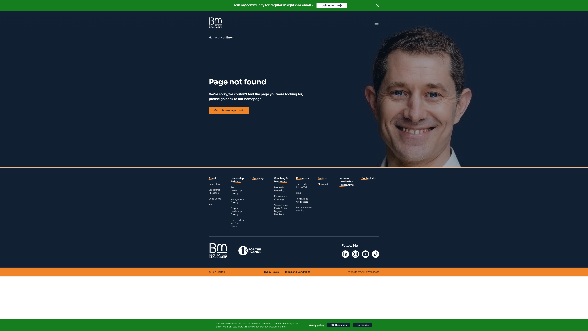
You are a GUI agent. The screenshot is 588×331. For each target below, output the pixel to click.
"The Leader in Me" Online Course (238, 223)
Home (213, 37)
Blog (298, 193)
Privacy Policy (271, 271)
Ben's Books (215, 199)
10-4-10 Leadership (347, 181)
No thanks (363, 325)
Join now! (328, 5)
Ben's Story (214, 184)
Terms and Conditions (297, 271)
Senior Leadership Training (236, 190)
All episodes (324, 184)
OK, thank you (338, 325)
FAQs (211, 204)
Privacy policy (316, 325)
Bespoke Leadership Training (236, 211)
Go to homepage (225, 110)
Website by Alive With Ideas (363, 271)
